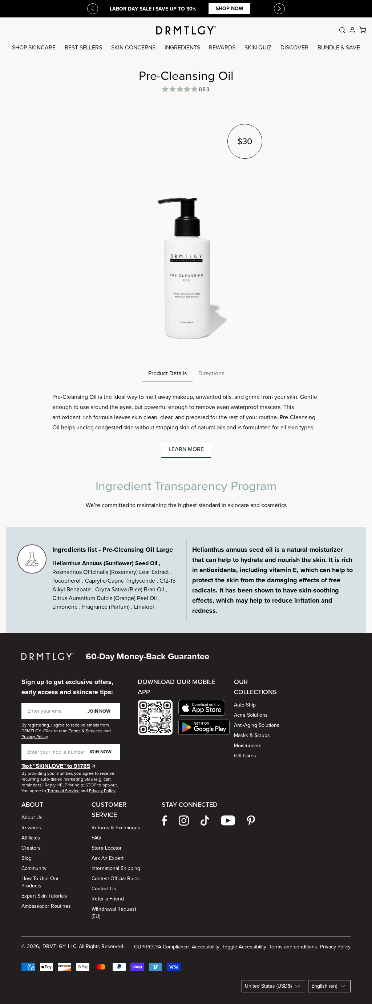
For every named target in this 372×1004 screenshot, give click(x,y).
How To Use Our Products (40, 882)
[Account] (352, 30)
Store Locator (107, 848)
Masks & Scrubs (252, 735)
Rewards (31, 827)
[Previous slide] (92, 8)
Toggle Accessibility (244, 947)
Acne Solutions (251, 715)
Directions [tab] (211, 373)
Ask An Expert (108, 858)
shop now (229, 8)
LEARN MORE (186, 449)
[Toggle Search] (342, 30)
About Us (32, 817)
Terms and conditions (293, 947)
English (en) (324, 986)
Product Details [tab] (167, 373)
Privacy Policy (335, 947)
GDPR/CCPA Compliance (161, 947)
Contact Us (104, 888)
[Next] (279, 8)
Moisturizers (248, 745)
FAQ (96, 838)
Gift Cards (245, 756)
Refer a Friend (108, 899)
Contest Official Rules (116, 878)
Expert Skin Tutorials (44, 896)
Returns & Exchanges (116, 827)
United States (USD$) (268, 986)
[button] (204, 708)
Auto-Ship (245, 705)
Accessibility (205, 947)
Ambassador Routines (46, 906)
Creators (31, 848)
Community (33, 868)
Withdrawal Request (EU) (114, 912)
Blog (26, 858)
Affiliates (30, 838)
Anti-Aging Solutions (256, 725)
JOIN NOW (99, 711)
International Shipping (116, 868)
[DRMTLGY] (186, 30)
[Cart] (362, 30)
